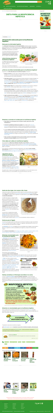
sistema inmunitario (12, 250)
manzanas (4, 267)
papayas (6, 264)
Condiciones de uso (33, 411)
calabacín (26, 231)
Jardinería (32, 6)
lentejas (8, 160)
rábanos (34, 231)
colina (17, 168)
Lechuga (17, 231)
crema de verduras (28, 149)
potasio (17, 166)
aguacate (21, 82)
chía (7, 83)
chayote (30, 231)
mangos (8, 265)
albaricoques (8, 268)
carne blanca (14, 99)
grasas (30, 309)
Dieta (6, 344)
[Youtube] (37, 403)
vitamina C (4, 259)
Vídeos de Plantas (8, 8)
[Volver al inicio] (4, 6)
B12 (14, 168)
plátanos (4, 268)
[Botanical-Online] (8, 2)
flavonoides (13, 260)
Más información (6, 327)
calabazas (7, 232)
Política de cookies (47, 411)
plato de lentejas (30, 97)
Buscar (40, 1)
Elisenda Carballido (18, 329)
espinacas (18, 232)
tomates (14, 232)
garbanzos (4, 160)
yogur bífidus (9, 100)
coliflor (10, 232)
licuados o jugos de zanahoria (18, 256)
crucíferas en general (27, 232)
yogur (6, 100)
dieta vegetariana (13, 342)
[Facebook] (35, 403)
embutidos (9, 87)
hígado (23, 342)
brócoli (3, 232)
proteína (20, 95)
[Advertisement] (20, 27)
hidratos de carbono (24, 145)
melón (13, 267)
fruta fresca (34, 93)
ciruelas (16, 267)
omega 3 (28, 83)
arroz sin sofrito (15, 149)
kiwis (18, 264)
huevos (26, 133)
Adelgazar (6, 406)
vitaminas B (8, 168)
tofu (19, 97)
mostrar (9, 36)
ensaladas (10, 256)
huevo (24, 97)
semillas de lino (35, 82)
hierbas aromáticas (10, 276)
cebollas (22, 231)
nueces (14, 82)
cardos (11, 226)
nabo (37, 231)
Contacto (22, 403)
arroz (25, 144)
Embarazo (14, 408)
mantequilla (24, 87)
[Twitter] (38, 403)
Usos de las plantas (10, 6)
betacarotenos (12, 239)
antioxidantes (16, 259)
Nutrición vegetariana (22, 6)
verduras (24, 93)
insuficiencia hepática (30, 342)
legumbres (10, 156)
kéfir (14, 100)
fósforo (3, 168)
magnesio (13, 166)
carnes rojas (6, 134)
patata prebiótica (8, 151)
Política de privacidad (40, 411)
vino (9, 74)
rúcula (21, 232)
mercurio (17, 217)
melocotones (13, 265)
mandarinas (4, 265)
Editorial (15, 334)
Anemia (14, 407)
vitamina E (7, 209)
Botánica (38, 6)
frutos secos (7, 82)
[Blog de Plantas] (42, 403)
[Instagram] (40, 403)
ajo (20, 231)
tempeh (21, 97)
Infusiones (14, 403)
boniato (3, 145)
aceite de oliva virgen (28, 80)
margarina (29, 87)
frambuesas (14, 264)
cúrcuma (31, 249)
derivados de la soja (14, 160)
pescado (10, 99)
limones (9, 264)
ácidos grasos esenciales (22, 83)
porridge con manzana (16, 151)
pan (32, 144)
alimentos (7, 342)
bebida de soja (24, 100)
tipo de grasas (18, 193)
